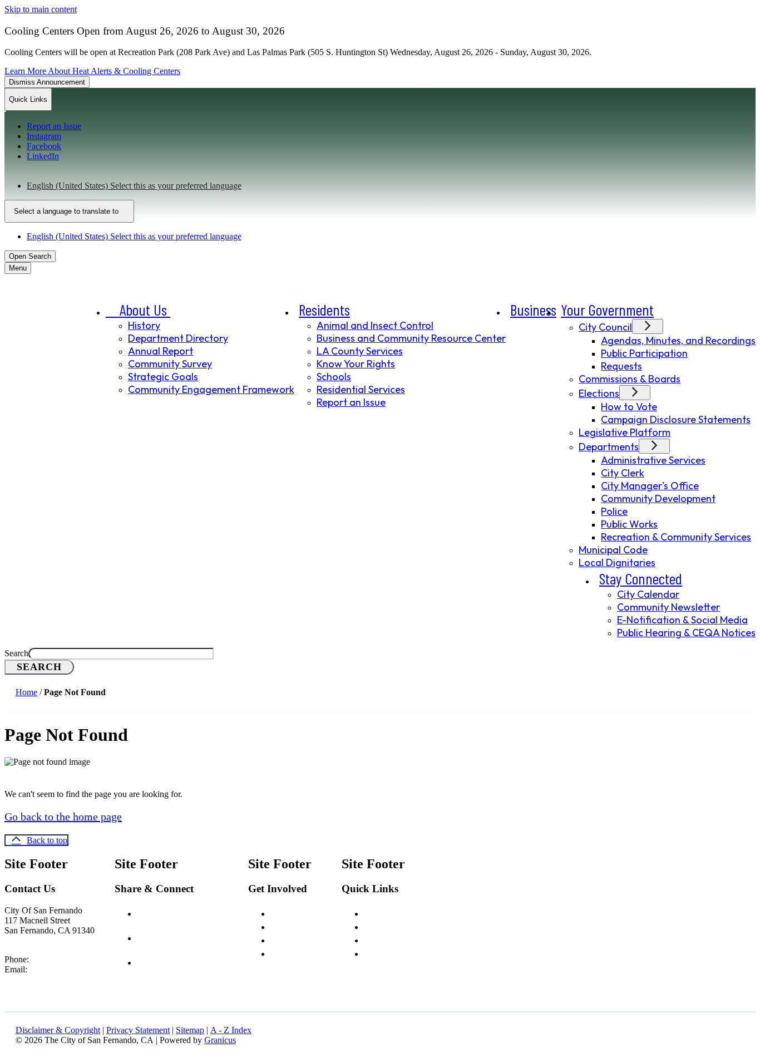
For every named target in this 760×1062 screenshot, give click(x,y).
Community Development (658, 498)
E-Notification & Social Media (682, 619)
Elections (599, 393)
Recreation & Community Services (676, 536)
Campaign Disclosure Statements (676, 419)
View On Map (29, 940)
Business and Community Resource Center (411, 338)
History (144, 325)
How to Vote (629, 406)
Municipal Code (613, 549)
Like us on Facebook (196, 912)
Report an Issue (351, 402)
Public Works (629, 524)
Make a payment (396, 952)
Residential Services (361, 389)
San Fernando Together (410, 939)
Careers (286, 912)
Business (533, 309)
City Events (292, 939)
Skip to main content (40, 9)
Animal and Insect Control (375, 325)
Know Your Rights (356, 363)
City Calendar (648, 594)
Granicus (220, 1040)
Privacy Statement (138, 1030)
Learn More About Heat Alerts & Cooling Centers (92, 71)
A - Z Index (230, 1030)
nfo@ (42, 969)
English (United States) (134, 185)
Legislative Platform (624, 432)
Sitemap (190, 1030)
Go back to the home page (63, 816)
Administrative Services (653, 460)
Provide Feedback (306, 952)
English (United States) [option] (134, 236)
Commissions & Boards (629, 378)
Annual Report (160, 351)
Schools (334, 376)
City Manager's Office (650, 485)
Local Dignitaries (617, 562)
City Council (605, 327)
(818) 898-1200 (58, 959)
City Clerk (622, 472)
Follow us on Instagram (201, 936)
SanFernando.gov (83, 969)
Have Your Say (298, 925)
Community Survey (170, 363)
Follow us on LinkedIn (197, 961)
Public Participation (644, 353)
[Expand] (185, 311)
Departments (609, 446)
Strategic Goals (163, 376)
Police (614, 511)
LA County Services (360, 351)
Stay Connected (640, 578)
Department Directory (178, 338)
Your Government (607, 309)
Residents (324, 309)
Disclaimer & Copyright (58, 1030)
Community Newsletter (668, 607)
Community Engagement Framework (211, 389)
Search (16, 653)
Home (26, 692)
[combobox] (69, 211)
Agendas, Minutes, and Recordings (678, 340)
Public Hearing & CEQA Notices (686, 632)
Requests (621, 366)
